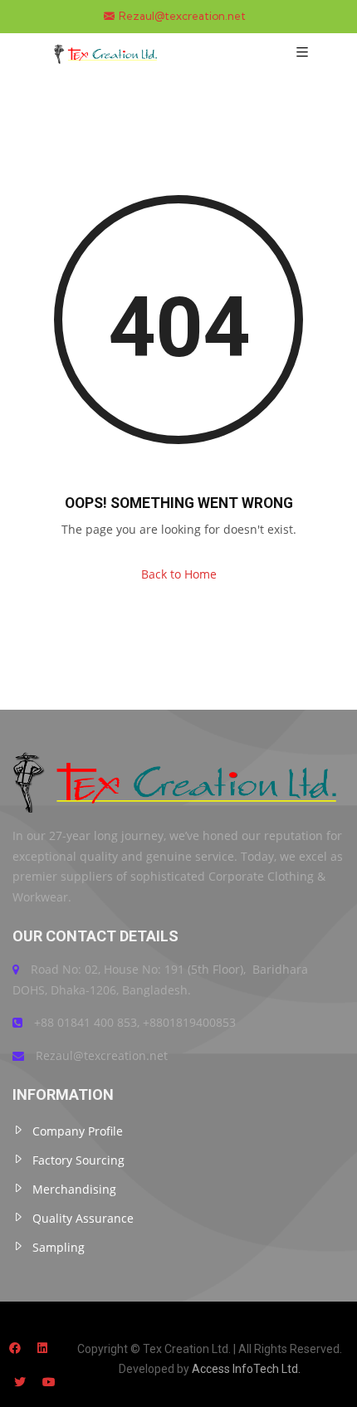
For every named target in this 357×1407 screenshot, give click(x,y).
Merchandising (74, 1189)
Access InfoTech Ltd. (246, 1368)
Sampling (58, 1247)
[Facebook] (15, 1348)
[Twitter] (20, 1382)
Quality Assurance (83, 1218)
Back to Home (179, 574)
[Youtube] (49, 1382)
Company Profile (77, 1131)
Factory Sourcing (78, 1160)
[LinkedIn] (42, 1348)
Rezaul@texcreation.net (182, 16)
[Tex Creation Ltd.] (106, 52)
